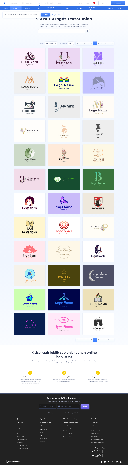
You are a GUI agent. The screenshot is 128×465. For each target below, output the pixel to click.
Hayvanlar (79, 8)
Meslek (109, 8)
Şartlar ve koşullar (22, 439)
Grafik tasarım (43, 438)
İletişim (19, 425)
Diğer (120, 8)
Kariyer (19, 428)
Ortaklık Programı (22, 433)
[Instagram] (105, 462)
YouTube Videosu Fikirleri (97, 442)
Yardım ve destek (21, 430)
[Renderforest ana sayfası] (4, 3)
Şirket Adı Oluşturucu (96, 436)
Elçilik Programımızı (22, 448)
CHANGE (45, 15)
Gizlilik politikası (21, 436)
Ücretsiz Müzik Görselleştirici (70, 422)
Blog (41, 425)
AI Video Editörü (95, 428)
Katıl (85, 406)
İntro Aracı (66, 430)
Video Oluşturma (67, 436)
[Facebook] (101, 462)
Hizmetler (27, 8)
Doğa (67, 8)
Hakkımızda (20, 422)
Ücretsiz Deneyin (118, 3)
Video (41, 432)
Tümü (6, 8)
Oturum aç (103, 3)
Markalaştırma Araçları (45, 422)
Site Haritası (20, 442)
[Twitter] (113, 462)
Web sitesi (42, 441)
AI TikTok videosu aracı (97, 439)
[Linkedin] (120, 462)
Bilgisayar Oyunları (92, 8)
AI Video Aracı (94, 422)
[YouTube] (117, 462)
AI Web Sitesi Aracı (96, 433)
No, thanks (56, 15)
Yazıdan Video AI (95, 430)
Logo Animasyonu (68, 428)
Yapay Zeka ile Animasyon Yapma (100, 425)
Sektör (15, 8)
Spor (38, 8)
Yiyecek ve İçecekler (50, 8)
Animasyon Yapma (68, 425)
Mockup (42, 444)
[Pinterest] (108, 462)
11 (108, 43)
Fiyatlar (80, 3)
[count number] (77, 43)
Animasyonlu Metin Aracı (70, 433)
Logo (41, 435)
